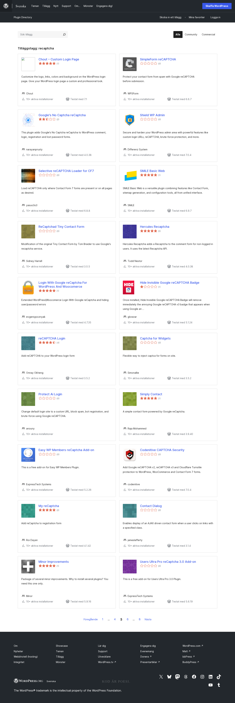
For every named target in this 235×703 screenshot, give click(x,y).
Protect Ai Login (50, 394)
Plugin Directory (23, 17)
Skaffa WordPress (217, 5)
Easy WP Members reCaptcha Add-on (66, 450)
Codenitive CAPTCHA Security (162, 450)
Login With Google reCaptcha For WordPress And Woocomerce (63, 284)
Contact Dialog (151, 506)
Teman (60, 651)
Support (102, 651)
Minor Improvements (54, 561)
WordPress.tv (107, 662)
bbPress (189, 656)
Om (16, 645)
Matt (187, 651)
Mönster (60, 662)
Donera (146, 656)
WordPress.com (193, 645)
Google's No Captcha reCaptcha (62, 115)
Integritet (19, 662)
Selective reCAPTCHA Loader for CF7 (66, 171)
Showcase (62, 645)
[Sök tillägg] (64, 34)
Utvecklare (104, 656)
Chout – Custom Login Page (59, 59)
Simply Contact (151, 394)
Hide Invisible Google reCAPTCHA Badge (169, 282)
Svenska (51, 681)
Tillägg (60, 656)
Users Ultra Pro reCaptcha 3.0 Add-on (168, 561)
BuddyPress (191, 662)
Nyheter (18, 651)
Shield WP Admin (152, 115)
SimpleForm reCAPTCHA (158, 59)
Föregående (91, 619)
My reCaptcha (49, 506)
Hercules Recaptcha (154, 226)
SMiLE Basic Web (152, 171)
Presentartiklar (150, 662)
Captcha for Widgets (155, 338)
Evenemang (147, 651)
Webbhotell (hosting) (26, 656)
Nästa (148, 619)
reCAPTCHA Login (52, 338)
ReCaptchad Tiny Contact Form (61, 226)
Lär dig (102, 645)
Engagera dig (148, 645)
